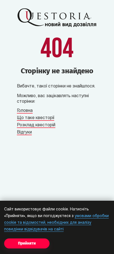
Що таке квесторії (35, 118)
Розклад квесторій (36, 125)
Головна (25, 111)
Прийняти (27, 243)
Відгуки (24, 132)
